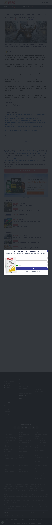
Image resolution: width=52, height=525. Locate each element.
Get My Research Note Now (32, 268)
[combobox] (17, 265)
